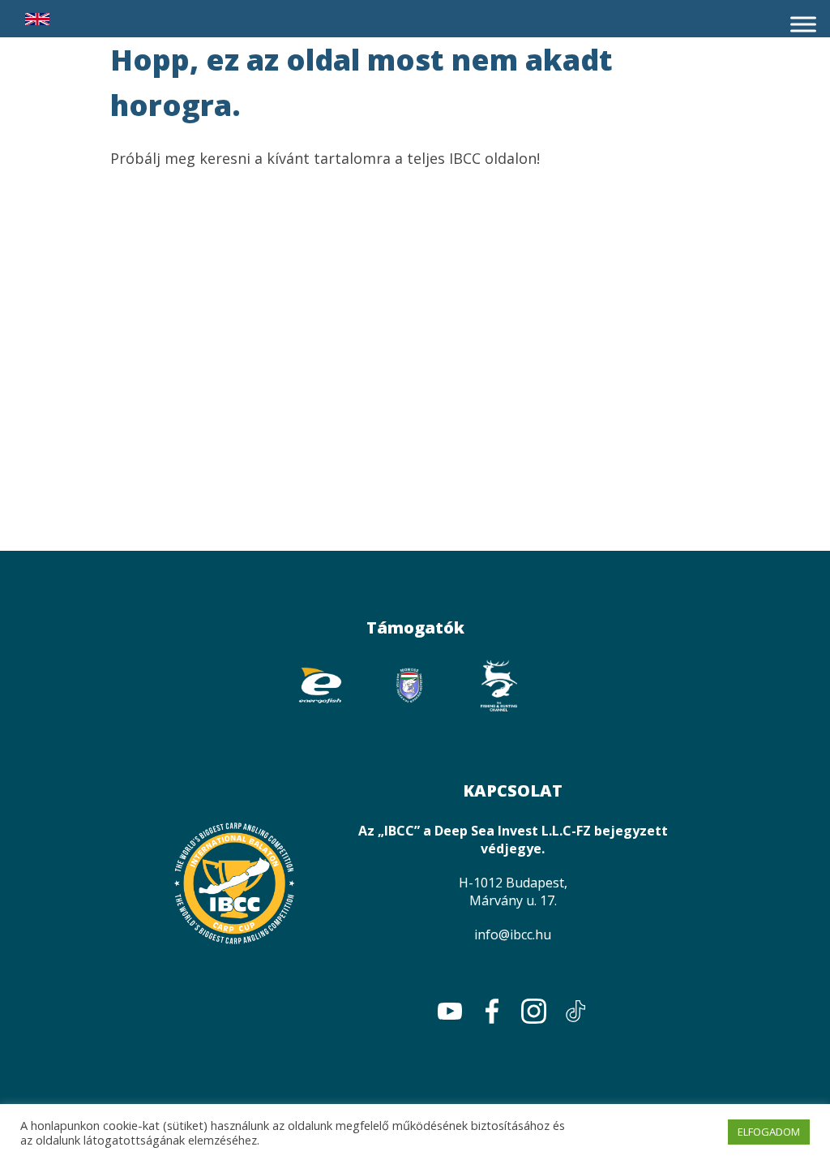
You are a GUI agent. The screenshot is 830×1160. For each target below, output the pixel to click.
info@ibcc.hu (512, 934)
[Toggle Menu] (803, 24)
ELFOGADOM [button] (769, 1131)
